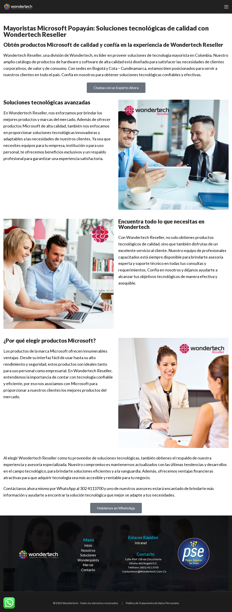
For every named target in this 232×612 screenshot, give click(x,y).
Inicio (88, 545)
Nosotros (88, 550)
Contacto (88, 570)
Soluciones (88, 555)
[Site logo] (18, 6)
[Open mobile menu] (226, 6)
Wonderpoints (88, 560)
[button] (116, 87)
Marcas (88, 565)
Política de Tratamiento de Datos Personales (152, 603)
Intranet (141, 543)
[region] (116, 553)
